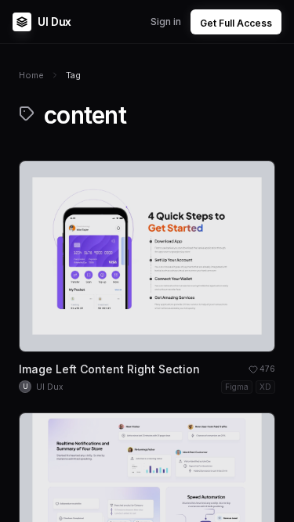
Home (31, 75)
